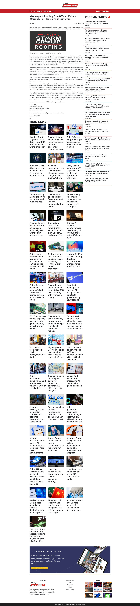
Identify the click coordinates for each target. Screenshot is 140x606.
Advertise (70, 584)
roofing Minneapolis (64, 67)
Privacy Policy (70, 589)
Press (70, 582)
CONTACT (52, 11)
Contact (70, 586)
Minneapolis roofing (64, 63)
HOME (31, 11)
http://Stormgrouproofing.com (56, 102)
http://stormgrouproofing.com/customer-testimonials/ (49, 113)
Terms (70, 587)
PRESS (46, 11)
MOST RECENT (38, 11)
